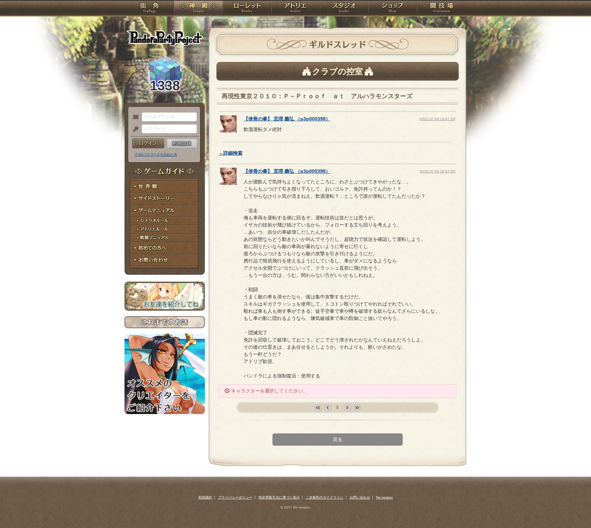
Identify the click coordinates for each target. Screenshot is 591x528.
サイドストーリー (164, 199)
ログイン (148, 143)
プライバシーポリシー (235, 497)
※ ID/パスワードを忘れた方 (156, 154)
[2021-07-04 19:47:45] (438, 171)
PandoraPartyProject (164, 37)
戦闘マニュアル (164, 238)
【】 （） (287, 118)
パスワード (134, 129)
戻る (337, 439)
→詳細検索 (230, 153)
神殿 (198, 8)
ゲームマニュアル (164, 211)
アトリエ (295, 8)
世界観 (164, 187)
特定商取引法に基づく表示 (279, 497)
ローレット (247, 8)
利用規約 (205, 497)
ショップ (392, 8)
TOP (149, 8)
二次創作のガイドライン (324, 497)
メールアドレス (134, 117)
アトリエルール (164, 229)
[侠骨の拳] (228, 130)
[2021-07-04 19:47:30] (438, 119)
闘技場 (442, 8)
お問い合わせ (164, 260)
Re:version (384, 497)
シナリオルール (164, 221)
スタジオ (344, 8)
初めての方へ (164, 248)
